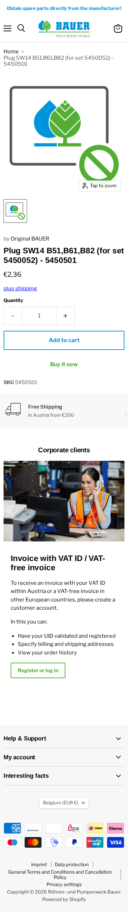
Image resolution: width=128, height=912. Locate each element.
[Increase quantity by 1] (66, 316)
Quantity (13, 300)
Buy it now (64, 364)
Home (11, 52)
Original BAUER (30, 239)
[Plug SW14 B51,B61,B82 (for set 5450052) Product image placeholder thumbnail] (15, 211)
